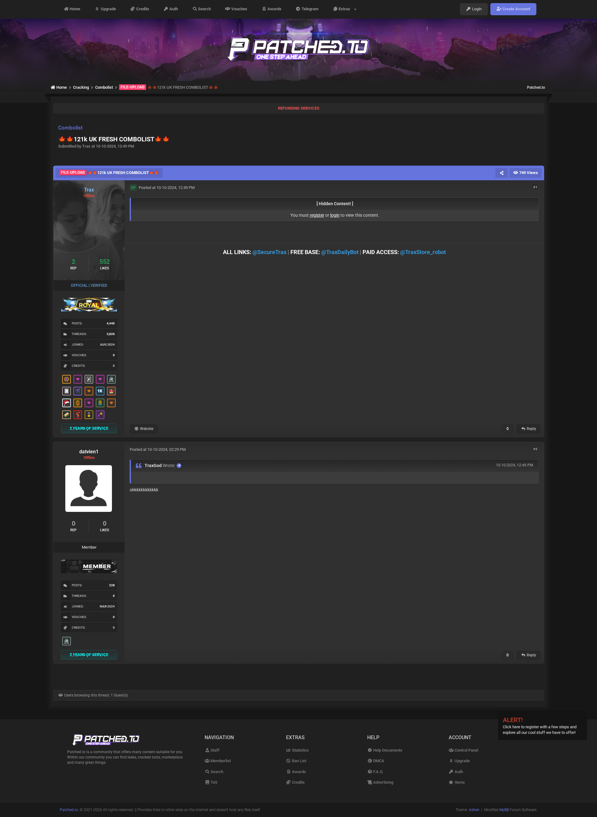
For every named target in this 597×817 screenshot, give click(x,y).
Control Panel (466, 750)
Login (476, 9)
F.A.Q (377, 771)
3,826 (111, 334)
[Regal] (89, 379)
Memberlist (220, 760)
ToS (213, 782)
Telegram (309, 9)
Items (459, 782)
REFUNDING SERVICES (298, 108)
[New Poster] (111, 379)
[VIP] (77, 379)
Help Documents (387, 750)
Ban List (298, 760)
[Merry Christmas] (66, 403)
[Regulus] (77, 414)
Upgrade (108, 9)
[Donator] (77, 403)
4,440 (111, 323)
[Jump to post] (179, 465)
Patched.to (536, 87)
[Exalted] (111, 391)
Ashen (474, 810)
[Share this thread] (501, 172)
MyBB (504, 810)
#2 (535, 449)
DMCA (378, 760)
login (335, 215)
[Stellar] (100, 414)
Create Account (516, 9)
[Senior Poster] (77, 391)
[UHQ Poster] (66, 414)
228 (112, 585)
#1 (535, 187)
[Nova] (89, 391)
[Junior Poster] (66, 391)
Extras (345, 9)
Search (204, 9)
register (317, 215)
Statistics (300, 750)
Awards (273, 9)
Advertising (382, 782)
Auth (173, 9)
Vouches (238, 9)
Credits (142, 9)
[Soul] (100, 403)
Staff (215, 750)
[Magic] (66, 379)
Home (74, 9)
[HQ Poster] (100, 391)
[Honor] (89, 414)
